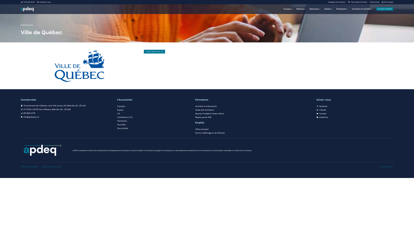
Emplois (327, 9)
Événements (341, 9)
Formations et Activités (361, 9)
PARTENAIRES (27, 25)
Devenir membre (384, 9)
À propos (287, 9)
